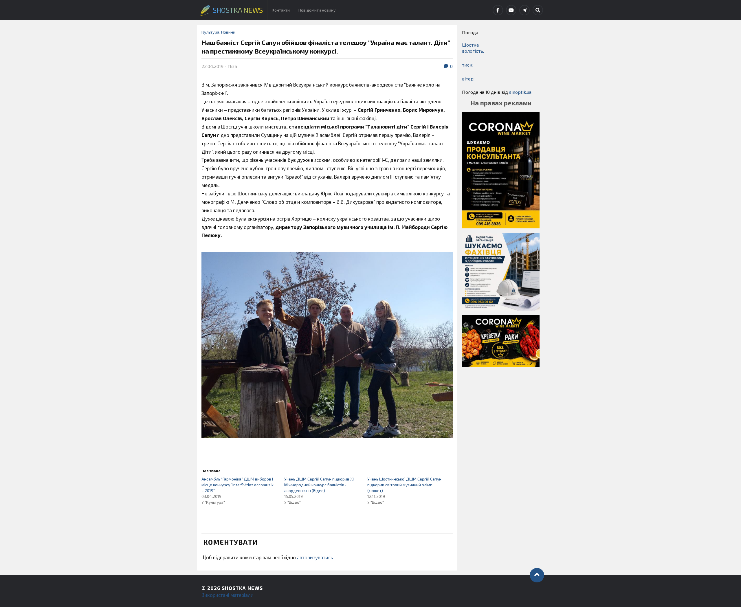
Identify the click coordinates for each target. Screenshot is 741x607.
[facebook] (498, 10)
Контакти (281, 10)
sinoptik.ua (520, 92)
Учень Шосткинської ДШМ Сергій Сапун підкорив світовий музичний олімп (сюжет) (404, 484)
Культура (210, 32)
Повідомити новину (317, 10)
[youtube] (511, 10)
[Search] (538, 10)
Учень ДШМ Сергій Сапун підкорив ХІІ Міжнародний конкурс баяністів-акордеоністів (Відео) (319, 484)
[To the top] (537, 575)
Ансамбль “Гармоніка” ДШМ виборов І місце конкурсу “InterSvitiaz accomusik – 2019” (237, 484)
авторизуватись (315, 557)
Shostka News (242, 588)
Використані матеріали (227, 595)
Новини (228, 32)
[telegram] (524, 10)
